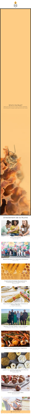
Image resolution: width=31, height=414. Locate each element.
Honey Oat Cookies (15, 237)
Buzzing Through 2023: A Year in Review (15, 326)
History (17, 327)
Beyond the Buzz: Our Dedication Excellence (15, 259)
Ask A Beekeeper (8, 327)
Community (14, 327)
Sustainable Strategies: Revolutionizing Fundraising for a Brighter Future (15, 281)
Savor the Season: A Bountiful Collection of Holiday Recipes (15, 304)
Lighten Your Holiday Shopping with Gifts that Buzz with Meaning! (15, 370)
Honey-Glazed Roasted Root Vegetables (15, 348)
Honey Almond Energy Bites (15, 392)
